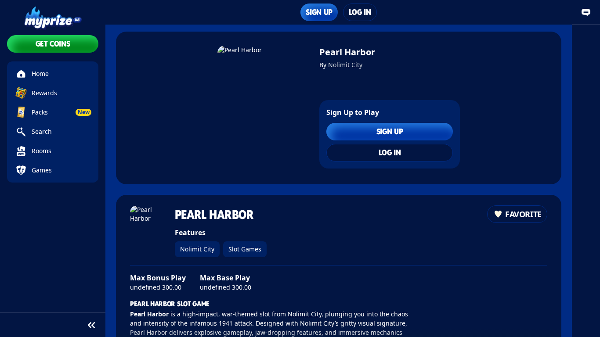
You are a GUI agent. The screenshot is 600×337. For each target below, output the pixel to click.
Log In (360, 12)
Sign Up (319, 12)
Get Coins (53, 44)
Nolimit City (345, 65)
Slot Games (244, 249)
